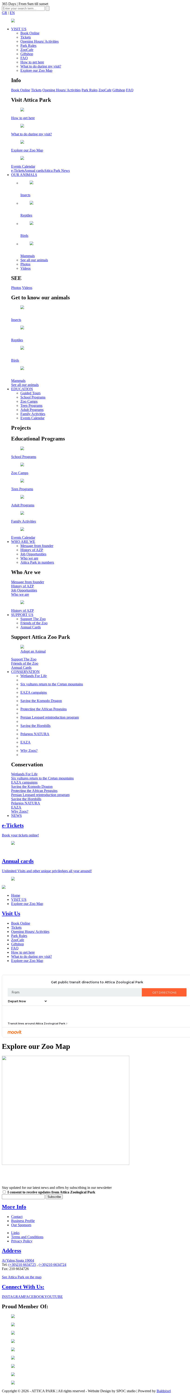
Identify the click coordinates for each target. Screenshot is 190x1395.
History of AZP (31, 550)
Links (15, 1233)
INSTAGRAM (13, 1297)
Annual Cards (30, 627)
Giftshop (26, 54)
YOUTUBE (53, 1297)
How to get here (32, 62)
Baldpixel (164, 1391)
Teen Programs (31, 405)
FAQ (24, 58)
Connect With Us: (23, 1287)
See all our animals (34, 260)
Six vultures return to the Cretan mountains (51, 684)
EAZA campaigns (33, 692)
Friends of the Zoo (34, 623)
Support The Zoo (33, 619)
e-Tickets (17, 171)
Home (15, 895)
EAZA (25, 742)
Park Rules (28, 46)
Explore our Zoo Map (36, 70)
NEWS (16, 816)
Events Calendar (32, 418)
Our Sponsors (21, 1225)
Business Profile (23, 1221)
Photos (25, 264)
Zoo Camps (29, 401)
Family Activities (32, 414)
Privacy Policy (21, 1241)
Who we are (29, 558)
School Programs (32, 397)
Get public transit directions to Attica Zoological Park (97, 982)
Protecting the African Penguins (43, 709)
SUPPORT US (22, 615)
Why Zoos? (29, 751)
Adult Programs (32, 410)
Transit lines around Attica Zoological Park (36, 1023)
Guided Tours (30, 393)
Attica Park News (57, 171)
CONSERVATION (25, 672)
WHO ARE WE (23, 542)
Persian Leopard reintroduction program (49, 717)
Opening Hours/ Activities (39, 41)
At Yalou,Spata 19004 (18, 1260)
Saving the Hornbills (35, 726)
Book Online (29, 33)
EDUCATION (22, 389)
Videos (25, 268)
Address (11, 1251)
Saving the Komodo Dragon (41, 701)
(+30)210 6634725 (22, 1265)
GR (4, 13)
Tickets (25, 37)
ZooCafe (26, 50)
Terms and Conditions (27, 1237)
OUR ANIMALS (24, 175)
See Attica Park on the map (21, 1277)
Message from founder (36, 546)
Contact (16, 1217)
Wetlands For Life (33, 676)
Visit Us (11, 913)
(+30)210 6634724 (52, 1265)
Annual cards (34, 171)
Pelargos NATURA (34, 734)
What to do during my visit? (40, 66)
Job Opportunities (33, 554)
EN (12, 13)
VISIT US (18, 29)
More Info (14, 1207)
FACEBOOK (34, 1297)
